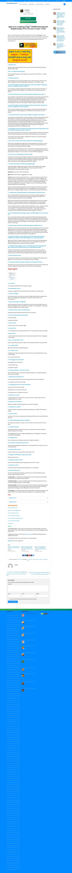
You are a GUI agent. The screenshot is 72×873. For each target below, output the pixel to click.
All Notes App (10, 523)
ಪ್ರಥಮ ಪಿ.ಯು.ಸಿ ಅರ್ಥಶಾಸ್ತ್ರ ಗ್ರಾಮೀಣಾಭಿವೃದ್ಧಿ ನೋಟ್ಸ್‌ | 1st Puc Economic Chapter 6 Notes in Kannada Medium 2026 (17, 573)
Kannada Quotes (40, 4)
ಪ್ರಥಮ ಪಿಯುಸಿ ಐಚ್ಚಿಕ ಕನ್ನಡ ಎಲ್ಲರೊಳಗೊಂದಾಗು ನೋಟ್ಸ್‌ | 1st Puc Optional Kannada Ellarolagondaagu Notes (30, 656)
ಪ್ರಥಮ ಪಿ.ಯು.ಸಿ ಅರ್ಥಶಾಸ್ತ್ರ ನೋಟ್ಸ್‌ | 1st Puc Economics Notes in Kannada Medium (14, 547)
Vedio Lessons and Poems (11, 838)
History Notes (9, 701)
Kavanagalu (8, 753)
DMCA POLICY (48, 0)
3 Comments (28, 666)
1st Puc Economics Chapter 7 (37, 559)
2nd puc (8, 625)
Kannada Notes (9, 727)
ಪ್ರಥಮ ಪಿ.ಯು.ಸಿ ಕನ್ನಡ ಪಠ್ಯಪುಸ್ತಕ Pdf (14, 510)
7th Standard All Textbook (11, 647)
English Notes (9, 675)
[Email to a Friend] (27, 555)
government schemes (10, 686)
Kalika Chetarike (9, 707)
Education (24, 4)
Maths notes (8, 760)
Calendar (8, 660)
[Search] (64, 4)
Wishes (7, 840)
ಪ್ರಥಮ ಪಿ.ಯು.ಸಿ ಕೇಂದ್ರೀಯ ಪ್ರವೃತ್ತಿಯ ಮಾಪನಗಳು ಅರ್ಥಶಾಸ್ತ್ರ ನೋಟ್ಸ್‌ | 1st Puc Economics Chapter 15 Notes (27, 547)
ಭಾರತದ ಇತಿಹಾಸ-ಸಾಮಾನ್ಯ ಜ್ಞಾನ (11, 859)
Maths (7, 757)
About (25, 0)
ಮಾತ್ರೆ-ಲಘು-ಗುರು (9, 864)
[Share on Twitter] (25, 555)
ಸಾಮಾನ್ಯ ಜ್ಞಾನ (8, 870)
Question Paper (9, 777)
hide (14, 273)
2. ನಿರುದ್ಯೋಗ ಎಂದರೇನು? (13, 501)
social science (9, 825)
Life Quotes (8, 755)
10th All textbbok (9, 614)
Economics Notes (19, 559)
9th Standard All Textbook (11, 653)
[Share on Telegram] (33, 555)
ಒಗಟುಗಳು (8, 844)
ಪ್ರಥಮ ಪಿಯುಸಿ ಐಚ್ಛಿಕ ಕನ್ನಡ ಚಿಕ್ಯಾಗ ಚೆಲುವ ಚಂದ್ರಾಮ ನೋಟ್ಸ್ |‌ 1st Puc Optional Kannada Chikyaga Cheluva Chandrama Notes (30, 692)
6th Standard (9, 640)
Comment (10, 584)
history (7, 699)
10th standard (9, 616)
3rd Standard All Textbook (11, 631)
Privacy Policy (34, 0)
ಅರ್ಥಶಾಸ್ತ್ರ (43, 559)
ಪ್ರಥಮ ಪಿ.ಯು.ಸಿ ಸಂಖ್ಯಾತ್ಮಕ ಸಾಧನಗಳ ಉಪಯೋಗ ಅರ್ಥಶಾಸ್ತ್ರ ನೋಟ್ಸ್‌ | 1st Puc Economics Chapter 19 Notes (40, 547)
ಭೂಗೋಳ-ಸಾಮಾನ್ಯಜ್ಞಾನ (10, 861)
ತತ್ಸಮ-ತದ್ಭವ (8, 855)
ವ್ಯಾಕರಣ (7, 868)
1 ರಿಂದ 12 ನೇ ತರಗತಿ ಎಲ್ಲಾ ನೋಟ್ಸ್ (14, 515)
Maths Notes (9, 762)
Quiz (7, 805)
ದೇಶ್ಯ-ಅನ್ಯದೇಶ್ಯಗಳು (9, 857)
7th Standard (9, 645)
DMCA (53, 0)
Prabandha (8, 775)
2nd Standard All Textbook (11, 629)
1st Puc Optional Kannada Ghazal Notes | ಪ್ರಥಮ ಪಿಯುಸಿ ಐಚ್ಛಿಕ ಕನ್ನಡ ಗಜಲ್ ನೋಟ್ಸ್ (61, 45)
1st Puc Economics (29, 559)
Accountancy (9, 655)
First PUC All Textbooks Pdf (13, 513)
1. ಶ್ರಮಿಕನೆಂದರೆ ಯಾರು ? (12, 497)
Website (37, 593)
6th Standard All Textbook (11, 642)
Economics (8, 662)
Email (23, 593)
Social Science (9, 820)
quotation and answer (10, 807)
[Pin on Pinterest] (29, 555)
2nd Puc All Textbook (10, 627)
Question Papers (9, 803)
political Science (9, 770)
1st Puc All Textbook (10, 621)
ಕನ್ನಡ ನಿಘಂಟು (8, 848)
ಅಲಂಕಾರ (8, 842)
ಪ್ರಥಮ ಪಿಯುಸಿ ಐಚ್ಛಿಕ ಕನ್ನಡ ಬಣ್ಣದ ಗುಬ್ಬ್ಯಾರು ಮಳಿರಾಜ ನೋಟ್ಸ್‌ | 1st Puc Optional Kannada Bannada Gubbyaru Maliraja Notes (30, 685)
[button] (58, 1)
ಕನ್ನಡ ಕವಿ (8, 846)
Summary (8, 835)
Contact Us (29, 0)
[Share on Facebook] (23, 555)
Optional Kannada (10, 768)
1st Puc (7, 618)
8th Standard (9, 649)
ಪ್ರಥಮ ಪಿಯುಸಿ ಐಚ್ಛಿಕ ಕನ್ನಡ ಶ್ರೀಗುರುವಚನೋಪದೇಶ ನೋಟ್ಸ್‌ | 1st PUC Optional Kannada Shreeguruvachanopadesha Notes (30, 677)
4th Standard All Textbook (11, 634)
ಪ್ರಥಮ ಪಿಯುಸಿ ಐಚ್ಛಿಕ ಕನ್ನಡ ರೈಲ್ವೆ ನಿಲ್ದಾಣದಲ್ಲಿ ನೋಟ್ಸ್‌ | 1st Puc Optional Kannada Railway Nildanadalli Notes (30, 649)
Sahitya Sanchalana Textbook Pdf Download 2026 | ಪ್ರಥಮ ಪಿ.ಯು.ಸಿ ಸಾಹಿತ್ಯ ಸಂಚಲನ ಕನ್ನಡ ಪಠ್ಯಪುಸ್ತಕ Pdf (29, 663)
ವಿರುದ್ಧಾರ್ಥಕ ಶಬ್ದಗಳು (10, 866)
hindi (7, 690)
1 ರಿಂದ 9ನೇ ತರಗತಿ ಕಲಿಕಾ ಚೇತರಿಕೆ (14, 520)
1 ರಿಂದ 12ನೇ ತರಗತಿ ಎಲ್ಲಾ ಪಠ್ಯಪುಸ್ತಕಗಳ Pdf (15, 518)
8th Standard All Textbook (11, 651)
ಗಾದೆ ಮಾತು (8, 853)
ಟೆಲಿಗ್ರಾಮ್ (9, 540)
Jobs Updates (9, 705)
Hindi (7, 692)
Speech (7, 833)
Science (7, 809)
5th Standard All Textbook (11, 638)
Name (9, 593)
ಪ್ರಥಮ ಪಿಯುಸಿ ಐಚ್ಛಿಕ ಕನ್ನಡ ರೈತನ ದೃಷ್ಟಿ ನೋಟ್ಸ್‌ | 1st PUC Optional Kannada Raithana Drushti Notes (30, 670)
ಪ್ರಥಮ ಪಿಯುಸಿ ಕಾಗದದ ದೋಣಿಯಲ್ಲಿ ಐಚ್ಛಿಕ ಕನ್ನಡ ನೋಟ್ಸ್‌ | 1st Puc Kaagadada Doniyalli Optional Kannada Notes (61, 15)
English (7, 666)
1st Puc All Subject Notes (12, 507)
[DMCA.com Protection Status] (44, 613)
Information (31, 4)
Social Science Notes (10, 827)
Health (7, 688)
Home (20, 4)
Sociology (8, 829)
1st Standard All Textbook (11, 623)
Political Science (9, 773)
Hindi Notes (8, 694)
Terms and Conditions (41, 0)
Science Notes (9, 814)
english (7, 671)
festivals (8, 684)
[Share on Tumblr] (31, 555)
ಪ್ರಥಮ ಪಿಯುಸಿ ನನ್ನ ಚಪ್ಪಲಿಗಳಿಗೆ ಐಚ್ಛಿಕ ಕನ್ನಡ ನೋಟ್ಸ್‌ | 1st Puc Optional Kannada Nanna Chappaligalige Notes (61, 30)
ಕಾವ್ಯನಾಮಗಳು (8, 851)
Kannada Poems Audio (10, 749)
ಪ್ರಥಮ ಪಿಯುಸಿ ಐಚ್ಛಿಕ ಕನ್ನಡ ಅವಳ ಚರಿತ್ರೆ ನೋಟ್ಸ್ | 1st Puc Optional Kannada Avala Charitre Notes (61, 23)
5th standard (8, 636)
